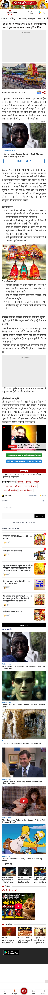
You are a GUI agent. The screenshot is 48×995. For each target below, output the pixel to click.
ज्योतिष (36, 482)
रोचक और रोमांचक (26, 490)
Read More (12, 446)
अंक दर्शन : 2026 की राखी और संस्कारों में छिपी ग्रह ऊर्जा (25, 940)
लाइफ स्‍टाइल (7, 486)
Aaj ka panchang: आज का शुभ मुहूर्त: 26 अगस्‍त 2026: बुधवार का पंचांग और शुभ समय (9, 940)
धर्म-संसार (18, 486)
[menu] (3, 13)
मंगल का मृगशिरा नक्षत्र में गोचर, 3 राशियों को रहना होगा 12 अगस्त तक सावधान (8, 879)
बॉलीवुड (13, 18)
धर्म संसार (9, 924)
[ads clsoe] (46, 981)
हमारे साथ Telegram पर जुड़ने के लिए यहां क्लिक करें (24, 461)
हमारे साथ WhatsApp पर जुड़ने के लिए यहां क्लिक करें (24, 455)
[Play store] (40, 12)
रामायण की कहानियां (10, 490)
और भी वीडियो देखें (9, 890)
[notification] (44, 12)
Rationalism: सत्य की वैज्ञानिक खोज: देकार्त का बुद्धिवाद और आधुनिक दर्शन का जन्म (25, 879)
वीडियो (7, 886)
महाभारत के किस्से (30, 486)
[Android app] (11, 952)
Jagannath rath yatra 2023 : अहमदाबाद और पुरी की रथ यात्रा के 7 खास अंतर (23, 475)
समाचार (4, 18)
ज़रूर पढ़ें (8, 864)
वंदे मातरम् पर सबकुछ (27, 18)
